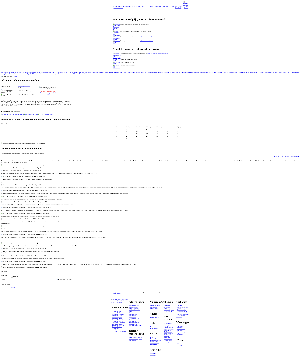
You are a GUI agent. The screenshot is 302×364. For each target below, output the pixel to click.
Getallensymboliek (155, 305)
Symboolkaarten (168, 332)
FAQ (145, 292)
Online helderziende (134, 322)
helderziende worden (184, 292)
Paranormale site (133, 307)
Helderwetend (132, 315)
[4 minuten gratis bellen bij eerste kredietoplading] (117, 58)
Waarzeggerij (180, 327)
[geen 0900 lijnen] (117, 63)
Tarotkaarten (167, 337)
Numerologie (153, 307)
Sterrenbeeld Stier (116, 312)
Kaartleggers (167, 324)
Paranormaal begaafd (134, 308)
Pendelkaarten (167, 330)
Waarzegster (180, 333)
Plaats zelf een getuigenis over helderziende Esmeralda (287, 156)
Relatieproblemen (154, 338)
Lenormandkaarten (168, 327)
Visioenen (179, 305)
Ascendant (153, 353)
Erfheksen (179, 345)
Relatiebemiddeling (155, 343)
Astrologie (152, 355)
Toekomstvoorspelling (182, 312)
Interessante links (164, 292)
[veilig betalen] (117, 60)
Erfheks (179, 343)
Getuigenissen (158, 6)
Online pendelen (181, 329)
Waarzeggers (180, 330)
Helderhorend (132, 317)
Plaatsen (13, 287)
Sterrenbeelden (115, 328)
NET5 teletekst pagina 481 (136, 337)
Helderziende (132, 321)
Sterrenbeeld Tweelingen (118, 314)
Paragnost (131, 312)
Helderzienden (133, 324)
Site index (156, 292)
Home (151, 6)
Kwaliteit (165, 6)
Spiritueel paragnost (134, 318)
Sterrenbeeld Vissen (117, 327)
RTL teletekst (132, 340)
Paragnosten (132, 311)
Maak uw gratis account (24, 86)
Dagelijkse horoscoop (117, 329)
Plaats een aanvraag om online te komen (48, 93)
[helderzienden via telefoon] (116, 35)
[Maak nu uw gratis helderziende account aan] (12, 114)
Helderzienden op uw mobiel (119, 331)
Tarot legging (167, 334)
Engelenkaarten (168, 323)
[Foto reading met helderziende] (31, 114)
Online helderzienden (134, 310)
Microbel (141, 292)
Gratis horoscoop (173, 292)
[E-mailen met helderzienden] (117, 68)
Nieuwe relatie (154, 341)
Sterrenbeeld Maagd (117, 318)
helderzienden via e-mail (146, 37)
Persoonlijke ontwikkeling (166, 306)
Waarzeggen (180, 326)
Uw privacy (150, 292)
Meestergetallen (154, 308)
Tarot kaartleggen (168, 333)
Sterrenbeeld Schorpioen (118, 321)
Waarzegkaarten (168, 339)
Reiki (151, 326)
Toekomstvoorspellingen (183, 314)
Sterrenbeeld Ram (116, 311)
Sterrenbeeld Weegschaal (118, 320)
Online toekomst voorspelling (180, 316)
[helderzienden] (116, 29)
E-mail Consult (173, 6)
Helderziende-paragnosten (135, 325)
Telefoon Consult (183, 6)
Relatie (152, 337)
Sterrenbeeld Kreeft (117, 315)
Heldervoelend (133, 314)
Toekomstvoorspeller (182, 311)
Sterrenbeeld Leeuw (117, 317)
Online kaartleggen (168, 329)
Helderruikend (133, 320)
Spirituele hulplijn (154, 317)
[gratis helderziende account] (157, 53)
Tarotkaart (166, 336)
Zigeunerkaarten (168, 340)
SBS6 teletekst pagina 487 (135, 339)
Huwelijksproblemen (155, 340)
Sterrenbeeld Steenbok (117, 324)
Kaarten (166, 326)
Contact (186, 8)
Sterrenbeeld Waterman (118, 325)
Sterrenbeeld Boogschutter (118, 322)
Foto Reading (178, 8)
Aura (165, 308)
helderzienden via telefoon (146, 41)
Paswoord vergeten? (185, 4)
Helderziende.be (117, 293)
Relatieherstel (153, 344)
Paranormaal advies (134, 305)
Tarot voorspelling (181, 310)
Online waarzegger (181, 331)
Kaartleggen (167, 341)
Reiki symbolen (154, 328)
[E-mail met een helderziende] (116, 39)
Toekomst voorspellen (182, 307)
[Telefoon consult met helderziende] (47, 114)
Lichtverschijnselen (169, 310)
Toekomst (179, 308)
